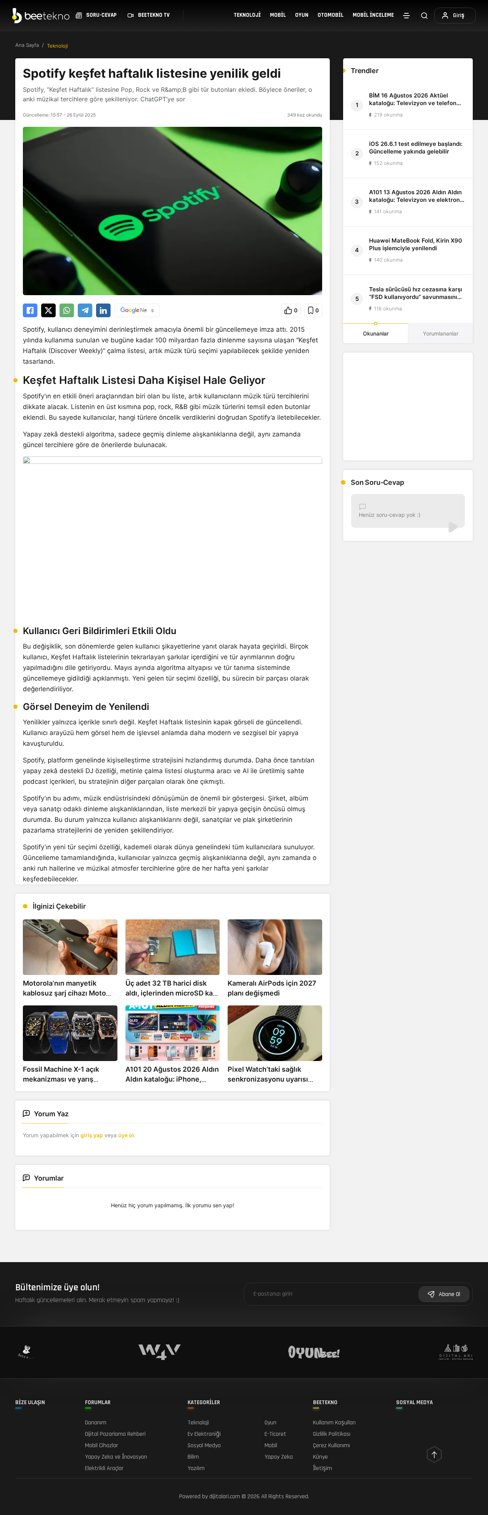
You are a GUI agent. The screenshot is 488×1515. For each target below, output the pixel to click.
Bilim (193, 1457)
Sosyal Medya (204, 1445)
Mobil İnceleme (373, 15)
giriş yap (91, 1135)
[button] (291, 310)
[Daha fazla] (406, 15)
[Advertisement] (408, 406)
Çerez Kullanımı (331, 1445)
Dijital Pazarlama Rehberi (115, 1434)
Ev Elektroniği (204, 1434)
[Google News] (137, 310)
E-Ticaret (275, 1434)
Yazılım (196, 1468)
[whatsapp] (66, 310)
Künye (320, 1457)
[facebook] (30, 310)
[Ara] (424, 15)
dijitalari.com (224, 1497)
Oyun (301, 15)
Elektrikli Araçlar (104, 1468)
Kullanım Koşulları (334, 1423)
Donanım (95, 1423)
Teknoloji (247, 15)
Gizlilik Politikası (331, 1434)
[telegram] (85, 310)
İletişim (322, 1468)
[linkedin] (103, 310)
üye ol (126, 1135)
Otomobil (331, 15)
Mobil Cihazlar (101, 1445)
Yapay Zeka (279, 1457)
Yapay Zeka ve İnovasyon (116, 1457)
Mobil (278, 15)
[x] (48, 310)
